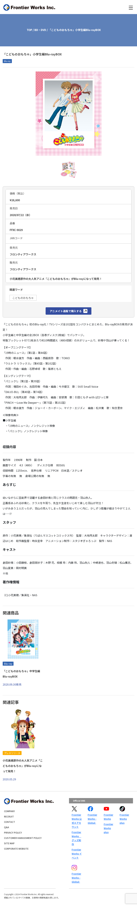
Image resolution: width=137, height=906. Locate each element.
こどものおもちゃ (23, 298)
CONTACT (9, 821)
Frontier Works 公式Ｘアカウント (77, 821)
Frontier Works (108, 816)
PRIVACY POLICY (13, 832)
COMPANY (9, 811)
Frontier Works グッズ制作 (76, 838)
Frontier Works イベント (77, 853)
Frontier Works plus (108, 828)
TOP (29, 30)
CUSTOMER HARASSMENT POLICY (23, 838)
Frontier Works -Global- (92, 818)
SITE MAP (9, 843)
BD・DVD (40, 30)
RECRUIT (9, 816)
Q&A (6, 827)
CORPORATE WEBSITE (16, 848)
